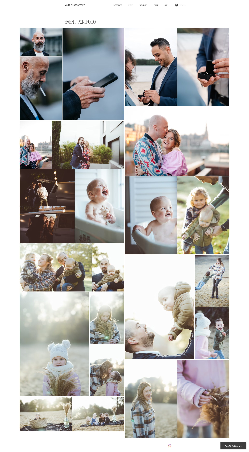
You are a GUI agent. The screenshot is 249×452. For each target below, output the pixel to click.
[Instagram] (169, 445)
